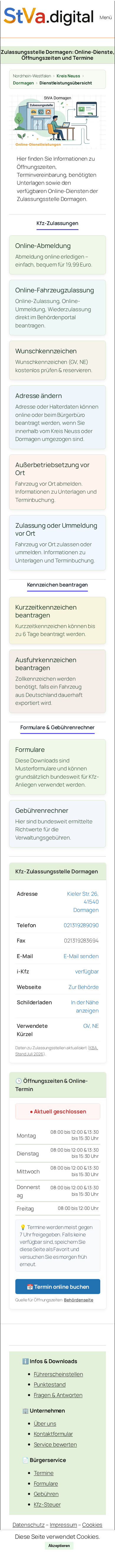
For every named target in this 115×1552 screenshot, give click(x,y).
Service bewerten (55, 1444)
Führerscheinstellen (58, 1374)
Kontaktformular (53, 1433)
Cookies (92, 1524)
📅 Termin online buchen (58, 1286)
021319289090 (81, 925)
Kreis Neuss (68, 76)
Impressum (63, 1524)
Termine (44, 1472)
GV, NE (91, 1025)
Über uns (45, 1423)
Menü (106, 17)
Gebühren (46, 1493)
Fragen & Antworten (58, 1394)
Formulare (46, 1483)
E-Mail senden (81, 956)
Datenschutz (29, 1524)
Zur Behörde (83, 986)
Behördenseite (78, 1300)
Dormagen (23, 83)
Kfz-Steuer (47, 1504)
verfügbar (87, 971)
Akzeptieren (59, 1545)
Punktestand (50, 1384)
